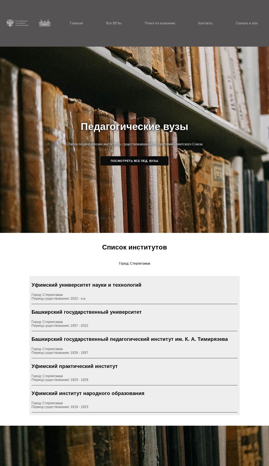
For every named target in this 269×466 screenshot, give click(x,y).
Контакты (205, 23)
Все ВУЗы (114, 23)
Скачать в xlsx (247, 23)
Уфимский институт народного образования (88, 393)
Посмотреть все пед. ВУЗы (134, 161)
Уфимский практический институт (75, 366)
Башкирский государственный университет (87, 312)
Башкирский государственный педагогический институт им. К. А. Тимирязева (130, 339)
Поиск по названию (160, 23)
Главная (76, 23)
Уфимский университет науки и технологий (86, 285)
